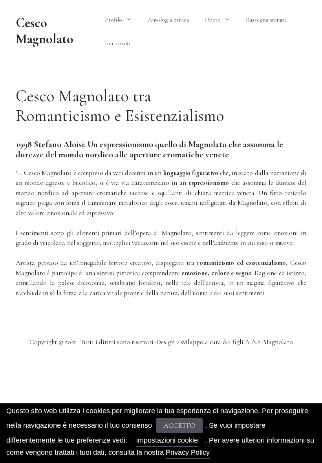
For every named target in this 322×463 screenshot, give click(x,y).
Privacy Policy (188, 452)
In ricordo (117, 43)
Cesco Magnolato (44, 31)
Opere (212, 19)
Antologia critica (168, 19)
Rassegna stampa (266, 19)
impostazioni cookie (167, 440)
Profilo (113, 19)
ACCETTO (179, 425)
